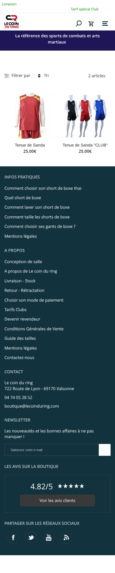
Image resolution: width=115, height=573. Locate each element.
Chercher (79, 23)
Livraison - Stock (19, 281)
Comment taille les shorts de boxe (37, 217)
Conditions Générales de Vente (34, 329)
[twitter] (31, 537)
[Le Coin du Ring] (39, 21)
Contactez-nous (19, 357)
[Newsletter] (105, 450)
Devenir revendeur (22, 319)
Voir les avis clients (57, 500)
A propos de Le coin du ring (30, 271)
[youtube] (49, 537)
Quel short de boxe (22, 198)
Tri (46, 75)
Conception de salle (23, 262)
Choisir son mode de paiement (33, 300)
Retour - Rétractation (24, 290)
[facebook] (13, 537)
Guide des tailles (20, 338)
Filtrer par (21, 75)
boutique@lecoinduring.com (31, 406)
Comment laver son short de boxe (37, 207)
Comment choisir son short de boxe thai (42, 188)
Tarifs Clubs (15, 310)
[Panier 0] (91, 23)
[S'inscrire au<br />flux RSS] (66, 537)
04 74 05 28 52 (18, 397)
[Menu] (105, 23)
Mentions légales (20, 236)
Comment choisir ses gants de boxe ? (39, 226)
